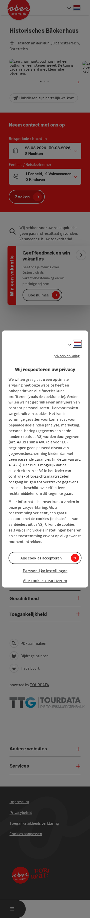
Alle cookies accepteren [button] (41, 557)
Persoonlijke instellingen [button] (45, 570)
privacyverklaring (67, 355)
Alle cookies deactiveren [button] (45, 580)
